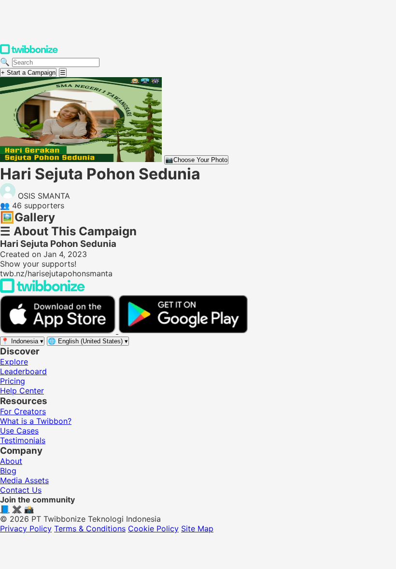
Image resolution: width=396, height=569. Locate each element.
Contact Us (21, 490)
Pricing (12, 381)
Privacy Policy (26, 528)
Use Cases (19, 430)
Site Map (197, 528)
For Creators (23, 411)
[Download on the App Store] (59, 331)
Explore (14, 361)
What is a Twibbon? (35, 421)
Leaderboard (23, 371)
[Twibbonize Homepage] (29, 52)
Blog (8, 470)
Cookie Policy (153, 528)
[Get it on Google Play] (183, 331)
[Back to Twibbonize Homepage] (42, 290)
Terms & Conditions (90, 528)
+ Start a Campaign (28, 72)
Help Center (22, 390)
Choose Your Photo (196, 159)
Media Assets (24, 480)
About (11, 461)
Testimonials (22, 440)
